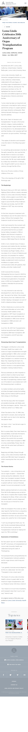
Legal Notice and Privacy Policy (14, 688)
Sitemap (14, 681)
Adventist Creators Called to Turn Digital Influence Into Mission (13, 638)
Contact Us (14, 684)
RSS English (21, 22)
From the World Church (9, 22)
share (8, 26)
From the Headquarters (12, 632)
